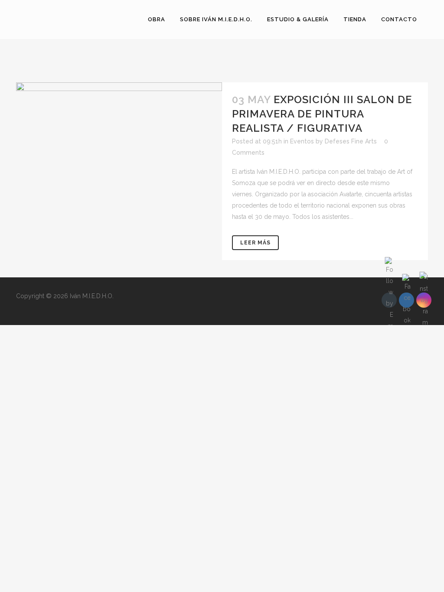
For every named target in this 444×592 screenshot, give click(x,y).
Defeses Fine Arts (351, 141)
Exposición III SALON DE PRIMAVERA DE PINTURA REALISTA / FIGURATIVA (322, 113)
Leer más (255, 243)
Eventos (302, 141)
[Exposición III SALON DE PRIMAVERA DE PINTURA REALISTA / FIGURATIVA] (119, 135)
